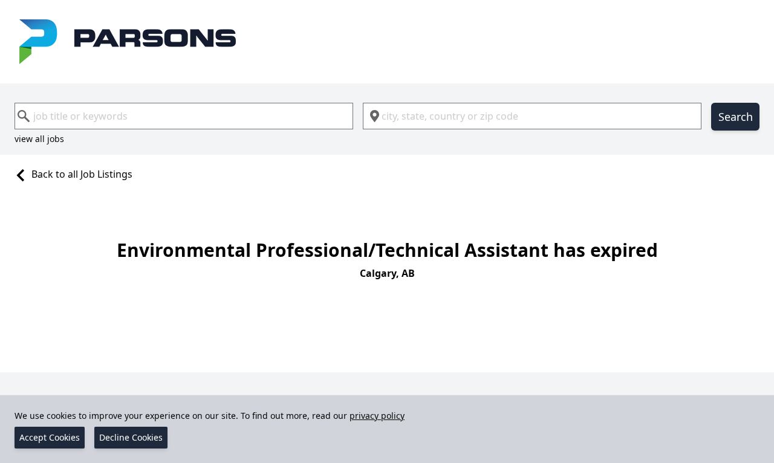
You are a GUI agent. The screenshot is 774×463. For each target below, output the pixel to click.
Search (735, 116)
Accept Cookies (49, 437)
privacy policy (377, 415)
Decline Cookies (131, 437)
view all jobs (39, 138)
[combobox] (184, 116)
